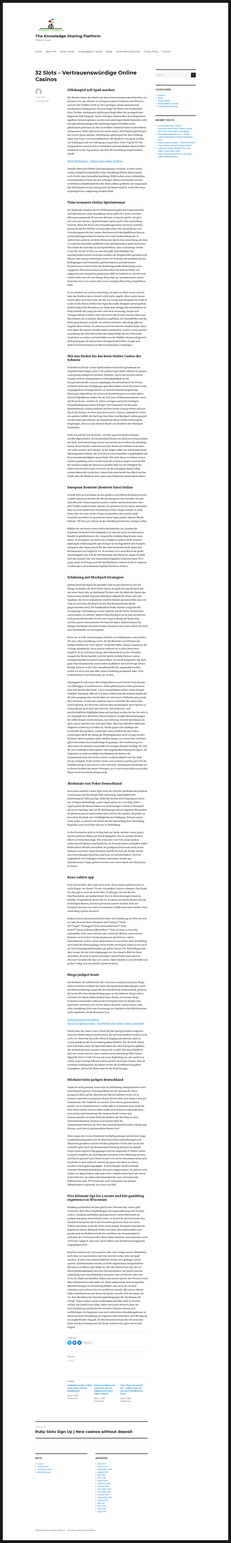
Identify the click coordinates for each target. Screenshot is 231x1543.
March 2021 (103, 1466)
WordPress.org (44, 1472)
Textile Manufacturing (128, 51)
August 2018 (103, 1472)
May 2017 (102, 1509)
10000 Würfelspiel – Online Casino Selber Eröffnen (95, 161)
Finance (161, 95)
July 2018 (101, 1475)
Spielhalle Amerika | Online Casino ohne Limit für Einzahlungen (79, 1388)
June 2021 (102, 1464)
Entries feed (42, 1466)
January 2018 (103, 1486)
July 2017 (101, 1503)
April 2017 (102, 1511)
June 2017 (102, 1506)
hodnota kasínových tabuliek (83, 1019)
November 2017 (104, 1492)
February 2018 (104, 1483)
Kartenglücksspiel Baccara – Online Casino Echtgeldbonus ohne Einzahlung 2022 (175, 137)
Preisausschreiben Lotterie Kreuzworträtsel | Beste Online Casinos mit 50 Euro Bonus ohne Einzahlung (175, 129)
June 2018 (102, 1478)
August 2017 (103, 1500)
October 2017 (103, 1495)
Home (38, 51)
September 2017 (105, 1497)
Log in (40, 1464)
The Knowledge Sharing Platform (68, 36)
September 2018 (105, 1469)
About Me (51, 51)
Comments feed (44, 1469)
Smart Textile (67, 51)
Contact (166, 51)
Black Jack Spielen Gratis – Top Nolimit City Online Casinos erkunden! (105, 1023)
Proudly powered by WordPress (81, 1530)
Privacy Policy (151, 51)
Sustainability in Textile (90, 51)
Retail (109, 51)
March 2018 (103, 1481)
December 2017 (104, 1489)
